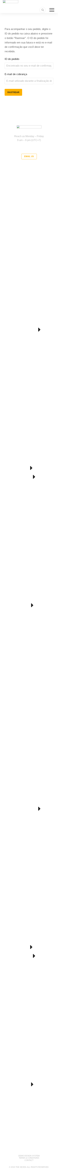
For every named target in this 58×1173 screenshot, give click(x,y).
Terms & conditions (29, 1158)
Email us (29, 156)
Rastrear (13, 92)
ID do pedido (12, 59)
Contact (29, 1160)
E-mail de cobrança (16, 74)
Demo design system (29, 1156)
